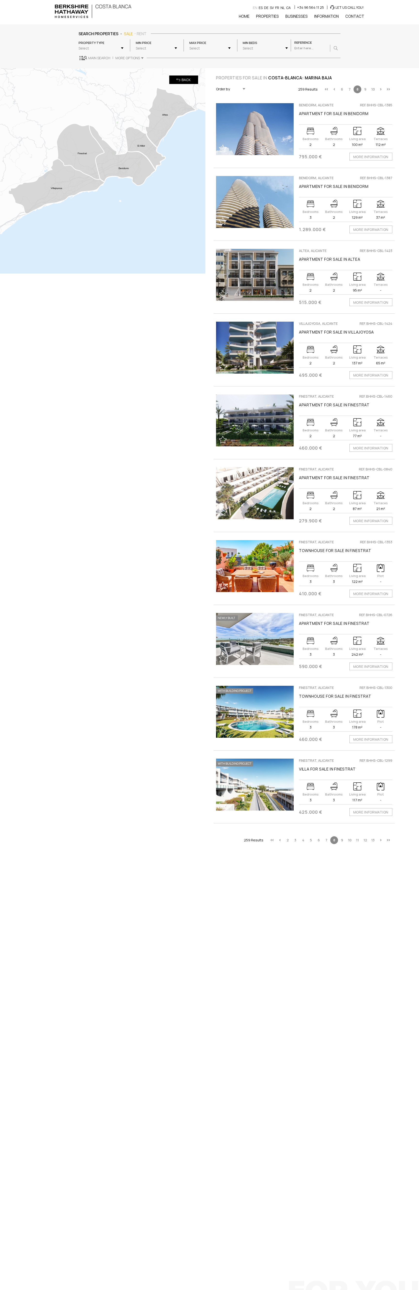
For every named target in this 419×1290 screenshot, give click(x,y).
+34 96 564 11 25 (310, 7)
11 (357, 840)
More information (370, 156)
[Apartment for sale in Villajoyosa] (255, 348)
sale (128, 34)
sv (272, 7)
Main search (99, 58)
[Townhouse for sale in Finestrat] (255, 566)
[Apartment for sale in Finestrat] (255, 420)
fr (277, 7)
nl (283, 7)
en (255, 7)
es (261, 7)
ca (288, 7)
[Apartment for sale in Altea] (255, 275)
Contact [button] (354, 16)
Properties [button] (267, 16)
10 (373, 89)
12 (365, 840)
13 (373, 840)
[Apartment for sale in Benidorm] (255, 129)
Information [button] (326, 16)
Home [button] (244, 16)
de (266, 7)
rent (141, 34)
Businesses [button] (296, 16)
